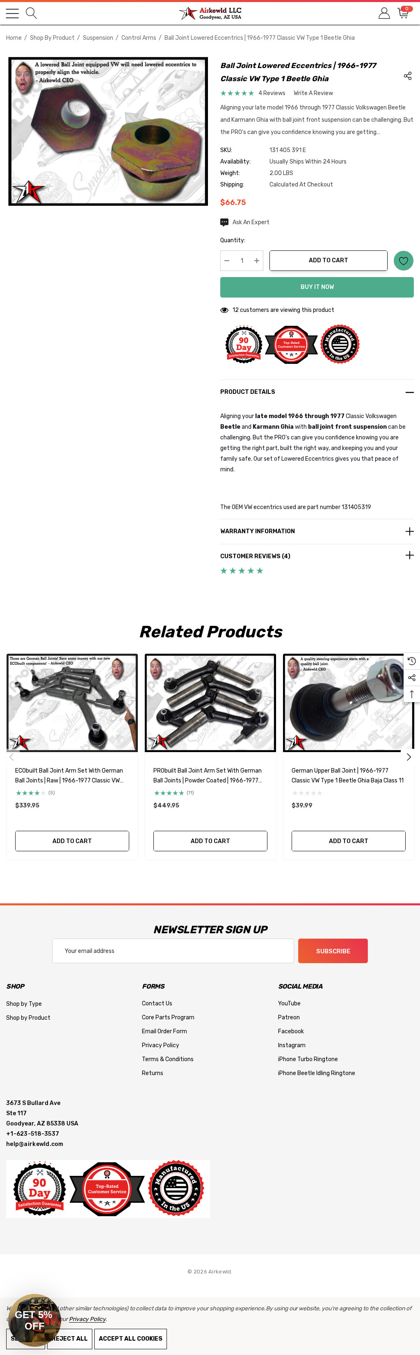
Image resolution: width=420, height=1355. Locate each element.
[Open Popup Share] (407, 76)
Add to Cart (328, 260)
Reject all (70, 1338)
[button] (34, 1320)
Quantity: (232, 240)
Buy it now (317, 287)
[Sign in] (383, 13)
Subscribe (333, 951)
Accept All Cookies (130, 1338)
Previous (11, 757)
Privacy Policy (87, 1319)
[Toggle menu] (12, 13)
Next (409, 757)
